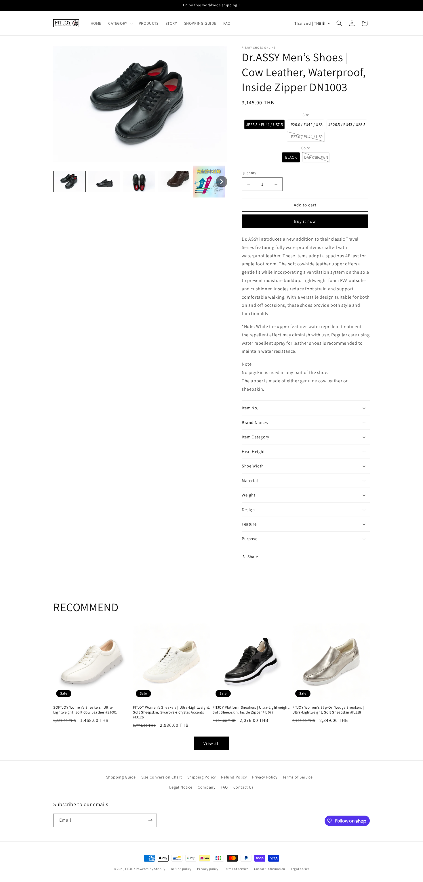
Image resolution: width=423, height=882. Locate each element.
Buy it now (305, 221)
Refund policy (181, 869)
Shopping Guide (121, 777)
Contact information (269, 869)
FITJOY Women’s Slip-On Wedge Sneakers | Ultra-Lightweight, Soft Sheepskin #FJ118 (328, 710)
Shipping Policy (201, 777)
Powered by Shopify (150, 869)
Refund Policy (234, 777)
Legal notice (300, 869)
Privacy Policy (264, 777)
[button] (120, 23)
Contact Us (243, 787)
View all (211, 743)
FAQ (224, 787)
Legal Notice (180, 787)
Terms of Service (298, 777)
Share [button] (252, 556)
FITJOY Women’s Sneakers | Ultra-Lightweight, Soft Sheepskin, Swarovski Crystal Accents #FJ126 (171, 712)
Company (206, 787)
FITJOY (130, 869)
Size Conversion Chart (161, 777)
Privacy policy (207, 869)
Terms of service (236, 869)
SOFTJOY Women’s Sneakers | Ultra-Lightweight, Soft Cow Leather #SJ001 (85, 710)
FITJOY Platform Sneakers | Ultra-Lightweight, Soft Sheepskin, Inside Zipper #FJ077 (251, 710)
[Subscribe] (150, 820)
